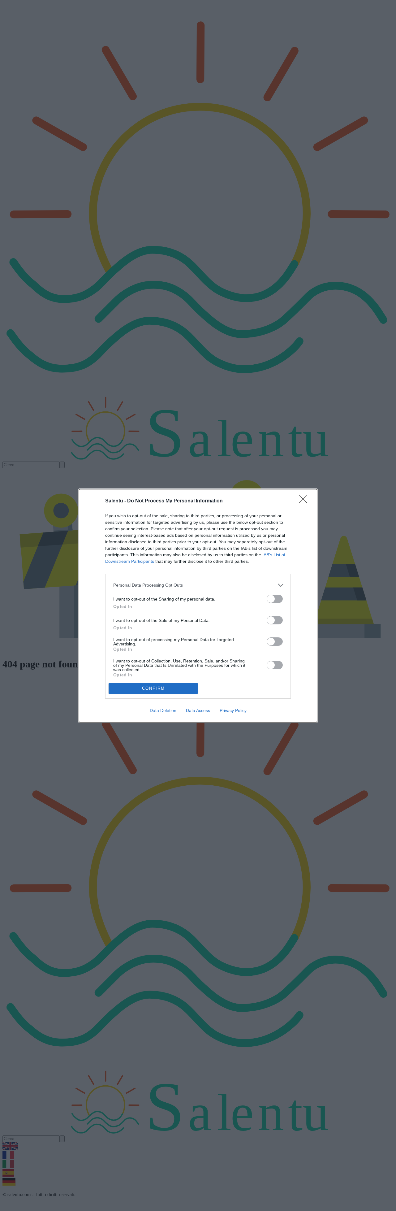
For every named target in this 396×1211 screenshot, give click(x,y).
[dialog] (198, 605)
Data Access (198, 710)
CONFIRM (153, 688)
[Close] (305, 501)
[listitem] (198, 585)
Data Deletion (163, 710)
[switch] (275, 599)
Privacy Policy (233, 710)
